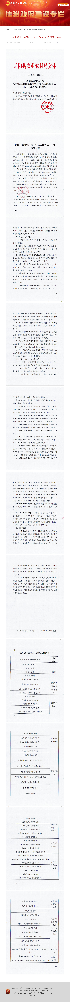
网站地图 (32, 995)
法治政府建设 (26, 29)
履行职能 (34, 29)
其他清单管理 (42, 29)
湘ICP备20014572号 (23, 990)
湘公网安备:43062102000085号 (22, 993)
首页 (13, 29)
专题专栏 (19, 29)
